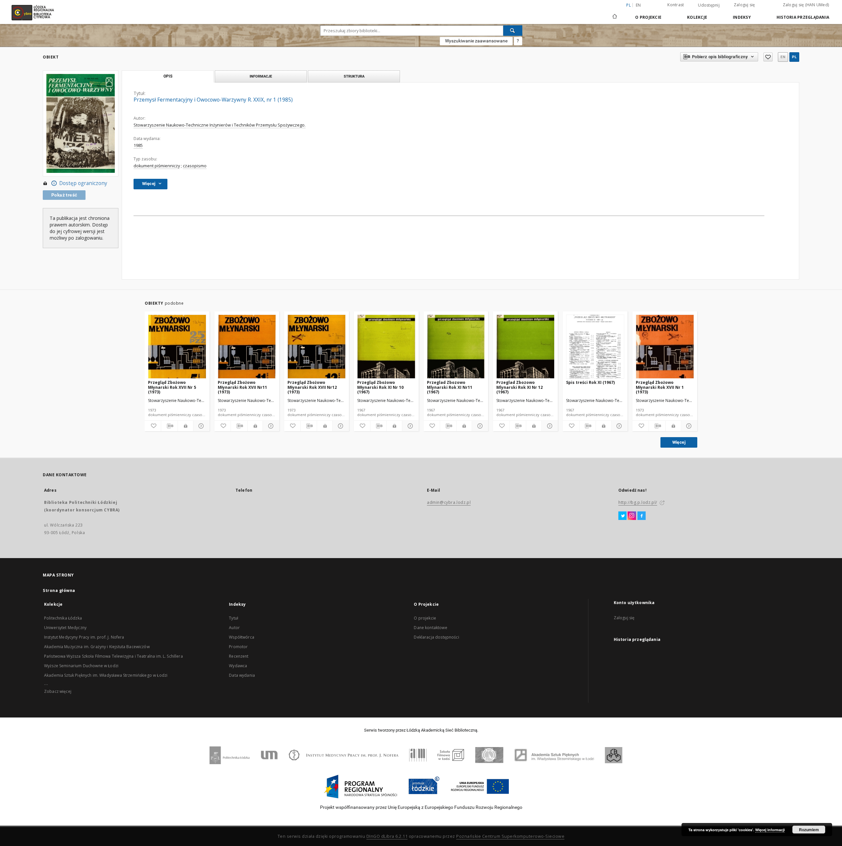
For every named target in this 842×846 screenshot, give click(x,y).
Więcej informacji (770, 829)
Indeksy (742, 17)
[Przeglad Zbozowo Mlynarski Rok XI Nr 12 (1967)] (525, 347)
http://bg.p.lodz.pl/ (637, 502)
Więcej (678, 442)
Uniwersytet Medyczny (65, 627)
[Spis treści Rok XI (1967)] (595, 347)
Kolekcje (697, 17)
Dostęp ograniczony (83, 183)
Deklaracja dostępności (436, 637)
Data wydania (242, 675)
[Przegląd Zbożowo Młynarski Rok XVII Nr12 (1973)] (316, 347)
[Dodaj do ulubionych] (768, 57)
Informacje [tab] (261, 76)
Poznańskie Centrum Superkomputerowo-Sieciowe (510, 836)
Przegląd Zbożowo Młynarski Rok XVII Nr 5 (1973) (172, 387)
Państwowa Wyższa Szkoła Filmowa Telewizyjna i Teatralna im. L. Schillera (113, 656)
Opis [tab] (167, 76)
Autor (234, 627)
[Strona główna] (614, 13)
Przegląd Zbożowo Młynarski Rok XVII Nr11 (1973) (242, 387)
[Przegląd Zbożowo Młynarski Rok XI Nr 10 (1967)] (386, 347)
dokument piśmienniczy (157, 166)
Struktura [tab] (354, 76)
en (638, 5)
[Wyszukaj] (512, 30)
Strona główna (59, 590)
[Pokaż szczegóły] (200, 426)
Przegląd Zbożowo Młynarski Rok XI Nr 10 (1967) (380, 387)
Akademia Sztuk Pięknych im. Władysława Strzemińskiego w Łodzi (105, 675)
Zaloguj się (744, 5)
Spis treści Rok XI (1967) (590, 382)
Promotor (238, 646)
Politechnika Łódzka (63, 618)
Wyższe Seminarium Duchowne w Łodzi (81, 666)
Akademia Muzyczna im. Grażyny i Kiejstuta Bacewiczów (97, 646)
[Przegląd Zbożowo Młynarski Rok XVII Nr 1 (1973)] (665, 347)
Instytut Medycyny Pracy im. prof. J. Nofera (84, 637)
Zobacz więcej (57, 691)
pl (794, 57)
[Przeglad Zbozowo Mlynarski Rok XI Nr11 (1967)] (456, 347)
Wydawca (238, 666)
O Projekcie (648, 17)
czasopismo (195, 166)
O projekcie (425, 618)
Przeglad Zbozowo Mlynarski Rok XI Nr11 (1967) (449, 387)
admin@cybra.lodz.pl (449, 502)
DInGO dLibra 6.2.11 (387, 836)
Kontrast (675, 5)
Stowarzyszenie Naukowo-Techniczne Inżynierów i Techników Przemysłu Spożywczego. (220, 125)
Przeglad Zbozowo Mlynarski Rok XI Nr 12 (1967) (519, 387)
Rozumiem (809, 830)
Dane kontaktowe (430, 627)
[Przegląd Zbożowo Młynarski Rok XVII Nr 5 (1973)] (177, 347)
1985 (138, 145)
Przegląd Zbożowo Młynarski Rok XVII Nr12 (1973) (312, 387)
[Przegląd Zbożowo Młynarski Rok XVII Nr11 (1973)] (247, 347)
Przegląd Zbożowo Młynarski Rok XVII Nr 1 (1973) (660, 387)
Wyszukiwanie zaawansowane (476, 40)
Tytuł (233, 618)
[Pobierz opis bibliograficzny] (169, 426)
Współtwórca (241, 637)
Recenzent (238, 656)
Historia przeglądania (803, 17)
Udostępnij (709, 5)
